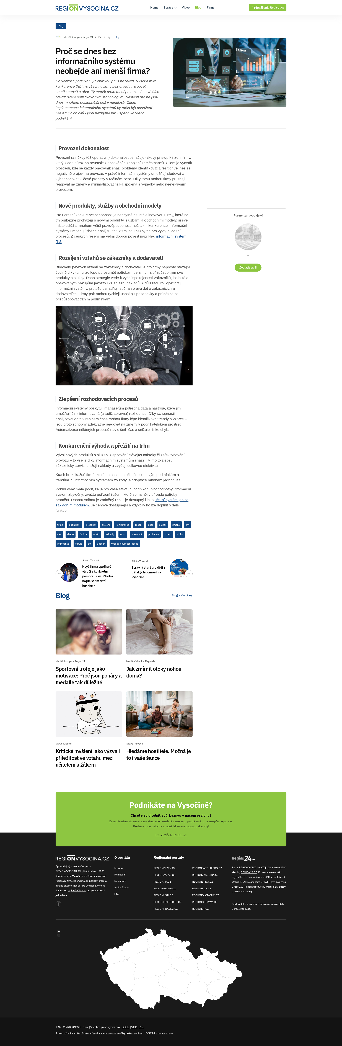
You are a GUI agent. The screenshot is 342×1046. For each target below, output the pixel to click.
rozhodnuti (63, 543)
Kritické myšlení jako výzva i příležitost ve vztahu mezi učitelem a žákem (88, 758)
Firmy (210, 7)
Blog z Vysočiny (182, 595)
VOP (134, 1027)
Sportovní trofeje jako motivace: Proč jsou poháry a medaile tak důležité (89, 675)
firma (60, 524)
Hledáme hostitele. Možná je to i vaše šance (158, 754)
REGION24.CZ (200, 908)
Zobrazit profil (248, 267)
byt (187, 524)
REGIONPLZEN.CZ (164, 868)
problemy (153, 534)
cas (59, 534)
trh (89, 543)
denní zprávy (63, 876)
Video (186, 7)
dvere (70, 534)
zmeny (176, 524)
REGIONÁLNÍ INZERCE (171, 834)
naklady (109, 534)
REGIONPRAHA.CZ (165, 888)
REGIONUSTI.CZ (163, 895)
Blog (198, 7)
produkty (91, 524)
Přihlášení (120, 874)
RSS (116, 893)
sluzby (162, 524)
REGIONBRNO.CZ (202, 881)
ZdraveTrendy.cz (241, 908)
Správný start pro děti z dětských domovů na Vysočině (148, 572)
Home (154, 7)
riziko (180, 534)
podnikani (74, 524)
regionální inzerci (77, 890)
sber (150, 524)
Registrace (277, 7)
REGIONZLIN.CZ (201, 888)
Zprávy (169, 7)
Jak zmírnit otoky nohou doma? (153, 672)
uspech (101, 543)
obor (122, 534)
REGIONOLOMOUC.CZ (205, 895)
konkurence (122, 524)
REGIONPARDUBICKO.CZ (207, 868)
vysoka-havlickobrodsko (124, 543)
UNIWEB (236, 881)
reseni (138, 524)
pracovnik (136, 534)
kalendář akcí (80, 880)
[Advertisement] (244, 168)
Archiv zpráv (121, 887)
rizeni (168, 534)
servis (78, 543)
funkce (83, 534)
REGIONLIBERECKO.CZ (168, 902)
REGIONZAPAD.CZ (164, 875)
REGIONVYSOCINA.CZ (205, 875)
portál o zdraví (259, 904)
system (106, 524)
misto (96, 534)
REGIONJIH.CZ (162, 881)
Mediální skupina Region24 (78, 37)
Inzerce (118, 868)
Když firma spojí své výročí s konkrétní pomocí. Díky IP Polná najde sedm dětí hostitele (97, 576)
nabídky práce (97, 880)
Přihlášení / (261, 7)
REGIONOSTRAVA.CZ (204, 902)
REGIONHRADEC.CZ (166, 908)
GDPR (125, 1027)
